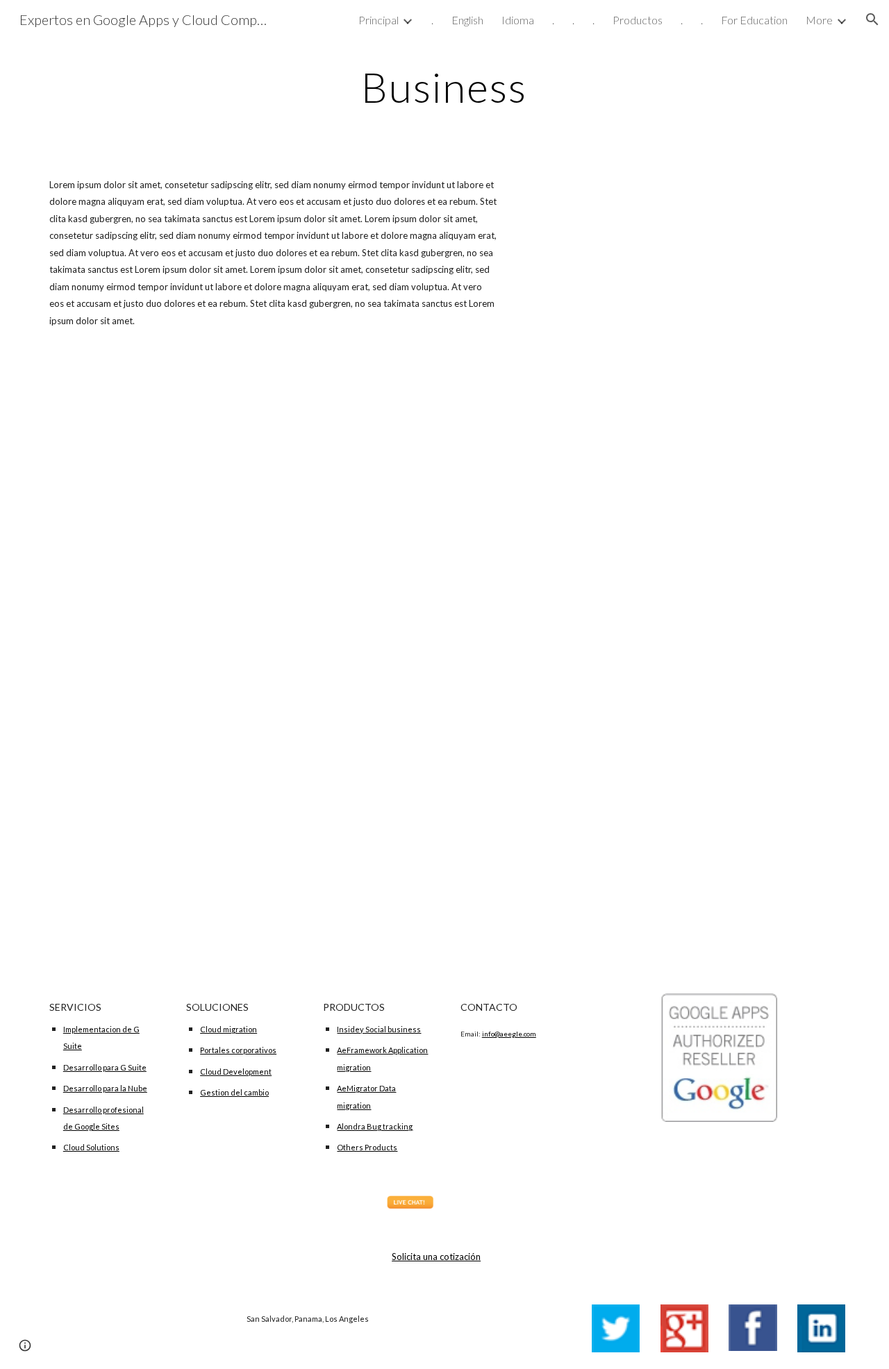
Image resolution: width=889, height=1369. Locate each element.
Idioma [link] (517, 19)
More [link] (819, 19)
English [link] (467, 19)
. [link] (432, 19)
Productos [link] (638, 19)
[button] (872, 19)
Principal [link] (378, 19)
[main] (444, 86)
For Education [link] (754, 19)
